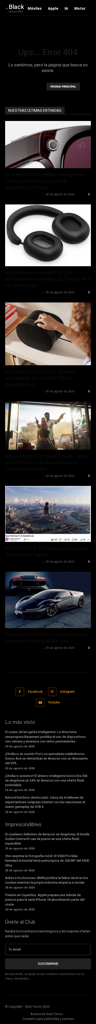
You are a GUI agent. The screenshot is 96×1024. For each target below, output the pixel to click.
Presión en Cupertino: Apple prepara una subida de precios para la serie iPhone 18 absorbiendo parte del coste (44, 900)
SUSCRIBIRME (48, 963)
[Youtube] (40, 703)
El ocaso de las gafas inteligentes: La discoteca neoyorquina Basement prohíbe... (45, 181)
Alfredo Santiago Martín (23, 194)
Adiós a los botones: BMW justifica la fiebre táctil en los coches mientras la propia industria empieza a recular (46, 880)
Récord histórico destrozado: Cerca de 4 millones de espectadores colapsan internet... (47, 462)
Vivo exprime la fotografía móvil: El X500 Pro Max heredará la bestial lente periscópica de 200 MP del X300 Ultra (47, 861)
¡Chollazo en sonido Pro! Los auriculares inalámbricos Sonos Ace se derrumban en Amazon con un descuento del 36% (46, 758)
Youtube (54, 702)
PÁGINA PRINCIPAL (63, 86)
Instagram (67, 691)
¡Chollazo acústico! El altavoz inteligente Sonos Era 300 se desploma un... (40, 378)
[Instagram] (52, 692)
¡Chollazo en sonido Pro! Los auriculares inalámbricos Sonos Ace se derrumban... (48, 279)
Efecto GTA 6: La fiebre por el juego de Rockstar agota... (46, 551)
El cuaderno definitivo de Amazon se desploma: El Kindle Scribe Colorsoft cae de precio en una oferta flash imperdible (47, 839)
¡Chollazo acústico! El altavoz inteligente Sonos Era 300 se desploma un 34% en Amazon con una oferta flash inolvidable (46, 780)
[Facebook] (20, 692)
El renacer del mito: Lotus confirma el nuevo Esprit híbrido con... (46, 637)
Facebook (35, 691)
